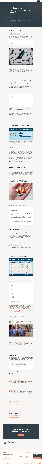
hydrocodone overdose (17, 311)
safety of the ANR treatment (18, 342)
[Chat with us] (40, 463)
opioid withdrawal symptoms (23, 243)
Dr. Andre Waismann (15, 321)
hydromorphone (26, 201)
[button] (21, 380)
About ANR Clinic (28, 456)
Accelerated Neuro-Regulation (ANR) (13, 318)
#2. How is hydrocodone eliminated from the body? (15, 380)
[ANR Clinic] (4, 1)
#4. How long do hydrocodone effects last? (14, 390)
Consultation (21, 456)
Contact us (21, 350)
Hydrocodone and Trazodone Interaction (14, 415)
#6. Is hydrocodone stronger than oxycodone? (14, 401)
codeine (13, 34)
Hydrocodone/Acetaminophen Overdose (14, 417)
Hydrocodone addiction (12, 232)
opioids (29, 216)
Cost (20, 457)
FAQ (26, 457)
